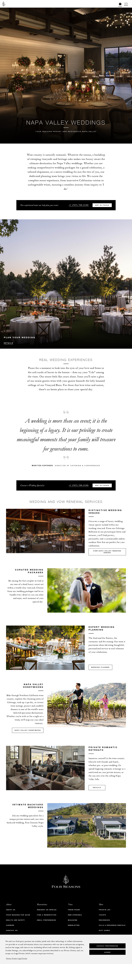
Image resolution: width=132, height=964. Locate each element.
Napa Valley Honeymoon (28, 730)
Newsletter (74, 925)
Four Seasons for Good (18, 915)
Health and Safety (15, 920)
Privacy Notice (11, 958)
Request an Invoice (46, 910)
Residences (104, 920)
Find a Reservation (46, 915)
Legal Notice (22, 958)
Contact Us (12, 930)
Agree (107, 952)
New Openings (75, 915)
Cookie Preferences (107, 946)
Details (8, 343)
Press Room (74, 910)
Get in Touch (102, 205)
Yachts (102, 915)
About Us (10, 910)
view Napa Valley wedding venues (107, 552)
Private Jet (105, 910)
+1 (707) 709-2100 (79, 205)
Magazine (72, 920)
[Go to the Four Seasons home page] (3, 3)
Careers (10, 925)
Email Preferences (46, 920)
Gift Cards (104, 930)
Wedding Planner (100, 667)
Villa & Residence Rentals (112, 925)
